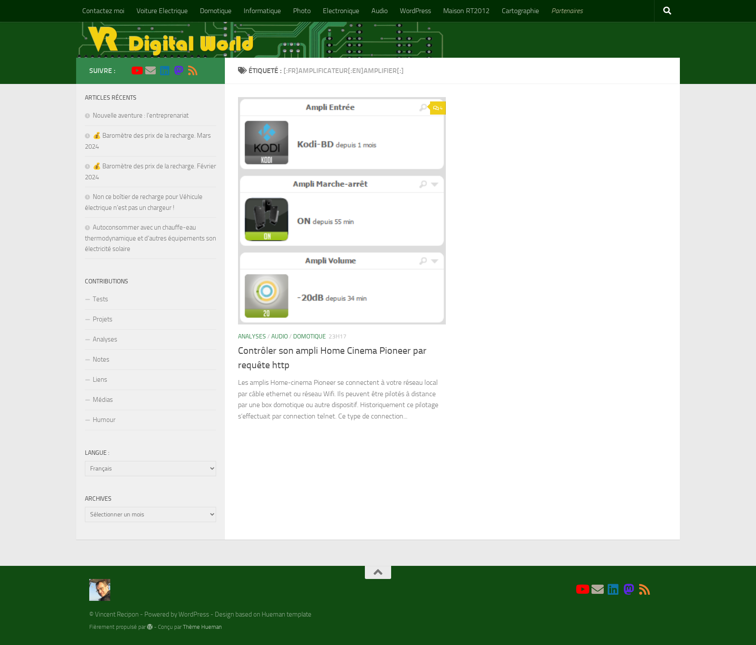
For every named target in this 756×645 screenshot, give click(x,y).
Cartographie (520, 11)
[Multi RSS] (192, 70)
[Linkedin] (164, 70)
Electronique (341, 11)
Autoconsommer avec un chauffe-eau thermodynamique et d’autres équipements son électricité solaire (150, 238)
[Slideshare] (206, 70)
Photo (302, 11)
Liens (100, 380)
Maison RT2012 (466, 11)
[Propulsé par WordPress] (150, 627)
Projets (102, 319)
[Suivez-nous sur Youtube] (136, 70)
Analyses (252, 336)
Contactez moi (103, 11)
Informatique (262, 11)
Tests (100, 299)
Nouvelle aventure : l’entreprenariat (141, 115)
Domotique (215, 11)
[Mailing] (150, 70)
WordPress (415, 11)
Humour (104, 420)
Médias (103, 400)
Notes (101, 359)
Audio (379, 11)
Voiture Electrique (162, 11)
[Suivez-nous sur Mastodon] (178, 70)
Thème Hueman (202, 627)
